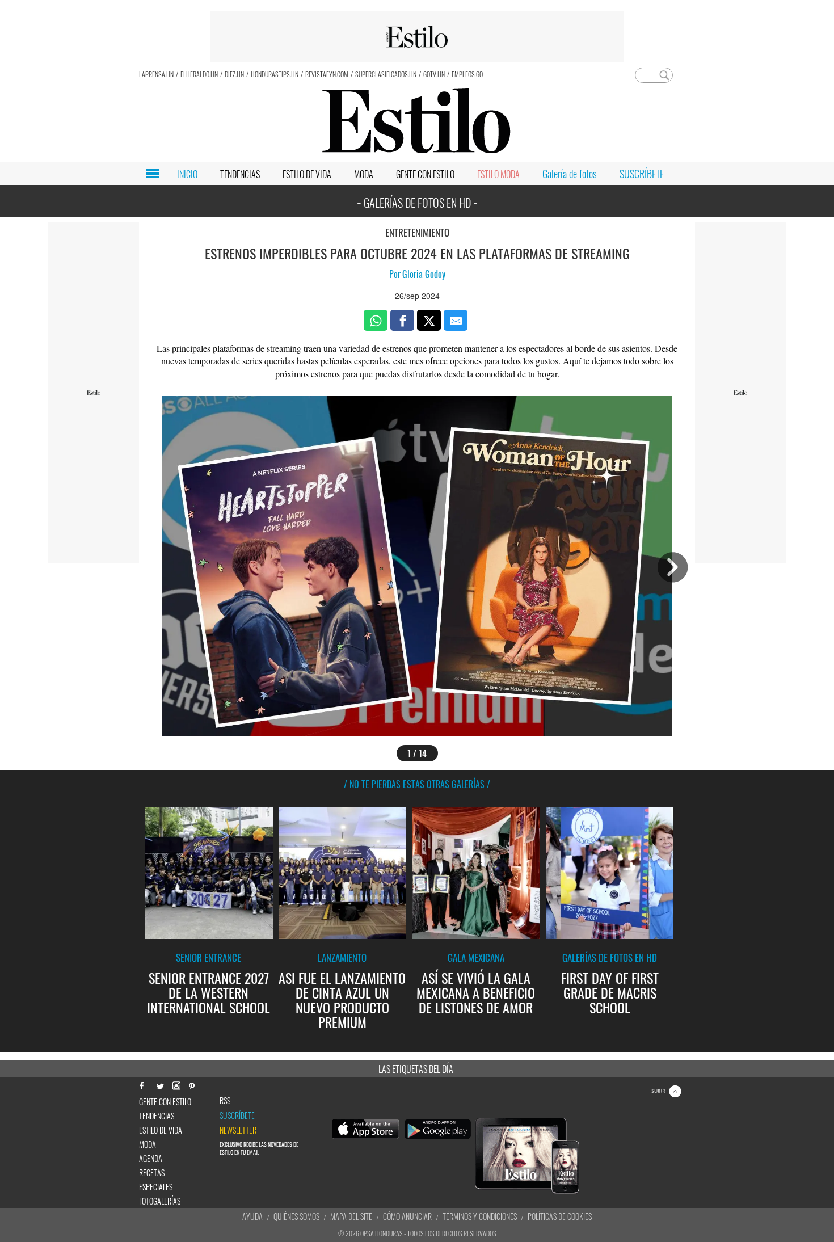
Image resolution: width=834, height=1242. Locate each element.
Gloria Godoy (423, 274)
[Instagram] (176, 1084)
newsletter (238, 1130)
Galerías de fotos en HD (609, 957)
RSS (225, 1100)
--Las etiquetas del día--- (417, 1069)
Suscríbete (237, 1115)
